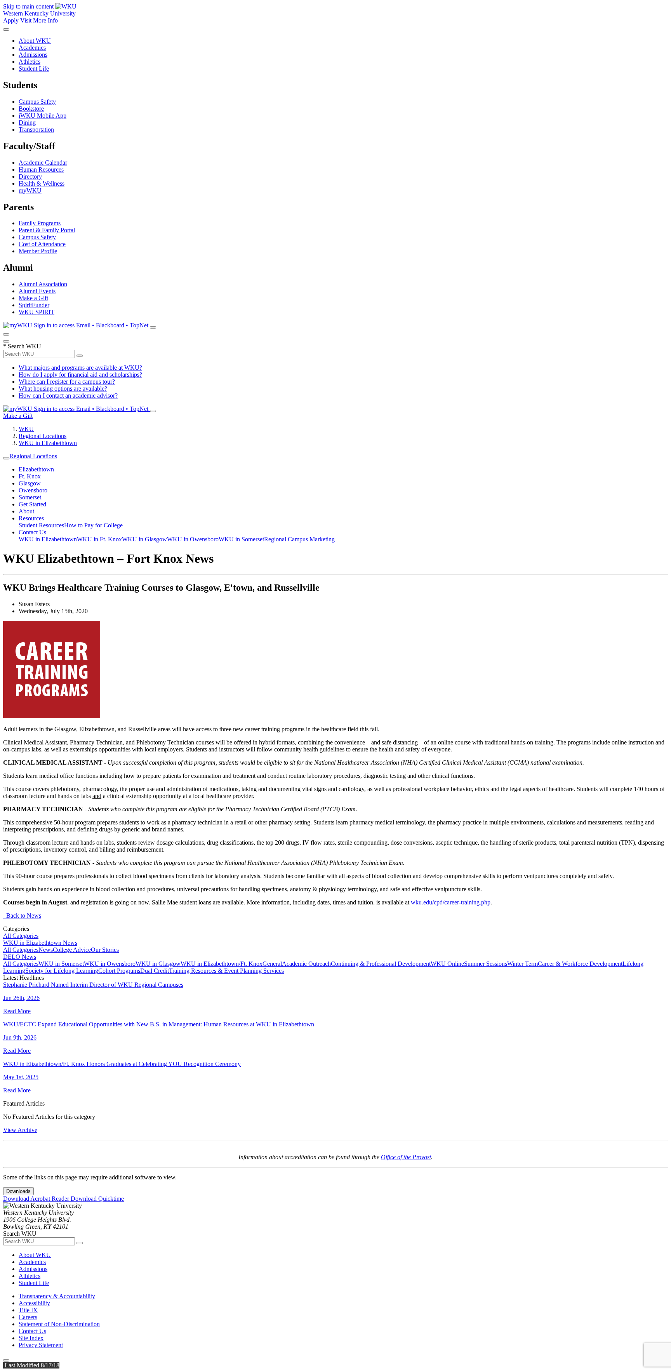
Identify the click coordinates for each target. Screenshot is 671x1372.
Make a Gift (33, 298)
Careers (28, 1317)
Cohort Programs (119, 970)
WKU (26, 429)
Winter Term (522, 963)
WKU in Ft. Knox (99, 539)
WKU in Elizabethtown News (40, 942)
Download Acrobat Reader (37, 1198)
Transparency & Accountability (57, 1296)
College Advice (72, 949)
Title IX (28, 1310)
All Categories (20, 935)
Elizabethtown (36, 469)
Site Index (31, 1338)
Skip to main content (28, 6)
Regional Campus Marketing (299, 539)
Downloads (18, 1191)
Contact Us (32, 532)
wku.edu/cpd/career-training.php (450, 902)
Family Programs (40, 223)
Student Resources (41, 525)
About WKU (35, 40)
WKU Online (447, 963)
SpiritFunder (34, 305)
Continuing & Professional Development (381, 963)
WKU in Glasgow (144, 539)
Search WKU (22, 346)
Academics (32, 47)
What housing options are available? (63, 388)
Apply (11, 20)
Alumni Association (43, 284)
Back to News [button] (22, 915)
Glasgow (30, 483)
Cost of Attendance (42, 244)
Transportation (36, 129)
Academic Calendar (43, 162)
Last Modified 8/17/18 (31, 1365)
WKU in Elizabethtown (48, 443)
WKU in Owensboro (193, 539)
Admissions (33, 54)
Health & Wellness (41, 183)
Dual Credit (154, 970)
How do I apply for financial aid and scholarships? (80, 374)
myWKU (30, 190)
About (26, 511)
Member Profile (38, 251)
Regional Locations (42, 436)
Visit (25, 20)
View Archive (20, 1130)
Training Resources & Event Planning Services (226, 970)
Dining (27, 122)
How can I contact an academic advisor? (68, 395)
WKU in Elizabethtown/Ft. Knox (221, 963)
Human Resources (41, 169)
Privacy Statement (41, 1345)
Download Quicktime (97, 1198)
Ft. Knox (30, 476)
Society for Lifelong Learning (61, 970)
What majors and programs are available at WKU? (80, 367)
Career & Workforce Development (580, 963)
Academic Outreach (306, 963)
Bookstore (31, 108)
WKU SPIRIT (36, 312)
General (272, 963)
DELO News (19, 956)
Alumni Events (37, 291)
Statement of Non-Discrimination (59, 1324)
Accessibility (34, 1303)
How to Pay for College (93, 525)
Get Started (32, 504)
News (45, 949)
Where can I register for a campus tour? (67, 381)
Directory (30, 176)
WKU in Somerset (241, 539)
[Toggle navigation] (6, 458)
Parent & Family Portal (47, 230)
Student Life (34, 68)
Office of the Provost (406, 1157)
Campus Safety (37, 101)
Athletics (29, 61)
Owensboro (33, 490)
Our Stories (105, 949)
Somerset (30, 497)
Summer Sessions (485, 963)
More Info (45, 20)
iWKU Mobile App (42, 115)
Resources (31, 518)
